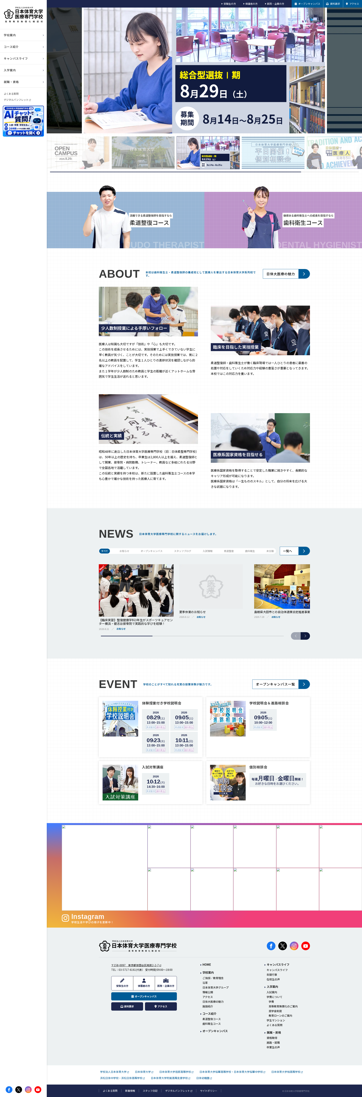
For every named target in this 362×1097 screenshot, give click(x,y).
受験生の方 (230, 3)
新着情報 (130, 1090)
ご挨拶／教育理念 (213, 978)
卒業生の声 (273, 1047)
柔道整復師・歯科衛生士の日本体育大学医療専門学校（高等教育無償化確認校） (23, 14)
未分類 (270, 551)
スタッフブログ (182, 551)
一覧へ (287, 551)
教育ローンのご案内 (280, 1015)
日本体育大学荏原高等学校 (175, 1072)
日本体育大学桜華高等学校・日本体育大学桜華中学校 (231, 1072)
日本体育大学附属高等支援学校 (169, 1078)
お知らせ (124, 551)
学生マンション (276, 1020)
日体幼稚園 (202, 1078)
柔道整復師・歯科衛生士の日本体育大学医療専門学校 (138, 946)
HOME (206, 964)
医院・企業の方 (275, 3)
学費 (271, 1001)
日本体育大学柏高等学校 (285, 1072)
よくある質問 (11, 93)
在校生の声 (273, 979)
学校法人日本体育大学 (113, 1072)
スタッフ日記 (150, 1090)
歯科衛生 (250, 551)
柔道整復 (229, 551)
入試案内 (272, 992)
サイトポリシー (208, 1090)
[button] (305, 636)
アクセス (207, 997)
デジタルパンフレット (16, 99)
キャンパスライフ (277, 970)
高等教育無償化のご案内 (283, 1006)
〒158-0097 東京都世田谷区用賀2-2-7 (135, 965)
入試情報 (207, 551)
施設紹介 (207, 1006)
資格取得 (272, 1037)
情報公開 (207, 992)
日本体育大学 (143, 1072)
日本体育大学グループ (215, 987)
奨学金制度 (275, 1011)
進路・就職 (273, 1042)
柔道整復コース (211, 1019)
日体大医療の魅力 (280, 273)
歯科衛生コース (211, 1023)
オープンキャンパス (152, 551)
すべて (104, 551)
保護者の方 (251, 3)
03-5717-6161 (127, 970)
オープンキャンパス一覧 (275, 684)
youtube (38, 1089)
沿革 (205, 982)
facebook (9, 1089)
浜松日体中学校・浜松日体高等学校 (121, 1078)
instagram (28, 1089)
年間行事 (272, 974)
